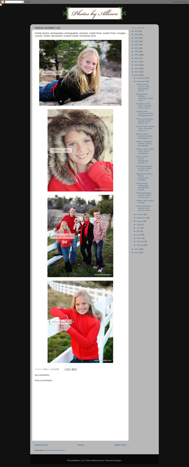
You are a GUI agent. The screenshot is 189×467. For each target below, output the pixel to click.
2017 (137, 62)
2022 (137, 45)
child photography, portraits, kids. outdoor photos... (144, 208)
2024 (137, 38)
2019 (137, 55)
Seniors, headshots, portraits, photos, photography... (144, 144)
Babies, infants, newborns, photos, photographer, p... (144, 136)
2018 (137, 58)
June (139, 228)
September (141, 218)
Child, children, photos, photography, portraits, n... (142, 160)
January (140, 245)
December (141, 78)
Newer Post (41, 445)
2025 (137, 34)
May (139, 231)
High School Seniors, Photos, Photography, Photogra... (144, 177)
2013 (137, 75)
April (139, 235)
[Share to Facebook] (73, 369)
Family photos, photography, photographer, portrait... (143, 186)
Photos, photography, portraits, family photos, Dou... (145, 121)
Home (81, 445)
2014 (137, 72)
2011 (137, 252)
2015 (137, 68)
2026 (137, 31)
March (139, 238)
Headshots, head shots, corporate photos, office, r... (144, 106)
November (141, 81)
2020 (137, 51)
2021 (137, 48)
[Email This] (66, 369)
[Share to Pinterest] (75, 369)
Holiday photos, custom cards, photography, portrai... (143, 87)
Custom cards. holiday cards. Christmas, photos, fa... (145, 128)
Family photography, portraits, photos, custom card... (144, 168)
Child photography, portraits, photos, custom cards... (144, 195)
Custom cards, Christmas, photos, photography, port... (145, 113)
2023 (137, 41)
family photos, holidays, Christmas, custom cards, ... (144, 97)
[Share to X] (70, 369)
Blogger (118, 460)
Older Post (120, 445)
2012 (137, 249)
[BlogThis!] (68, 369)
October (140, 214)
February (141, 241)
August (140, 221)
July (138, 225)
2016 (137, 65)
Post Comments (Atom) (55, 450)
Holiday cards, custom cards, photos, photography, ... (145, 151)
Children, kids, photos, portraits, (145, 202)
